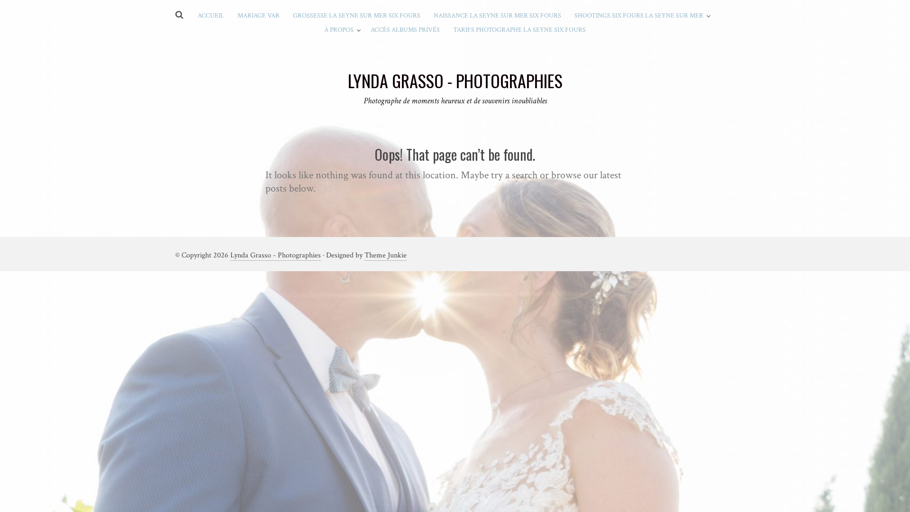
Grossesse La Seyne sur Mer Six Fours (356, 15)
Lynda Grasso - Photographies (275, 255)
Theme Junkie (385, 255)
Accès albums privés (405, 30)
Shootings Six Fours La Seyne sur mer (638, 15)
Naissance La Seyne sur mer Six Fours (497, 15)
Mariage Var (258, 15)
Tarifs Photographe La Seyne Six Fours (519, 30)
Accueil (211, 15)
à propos (339, 30)
